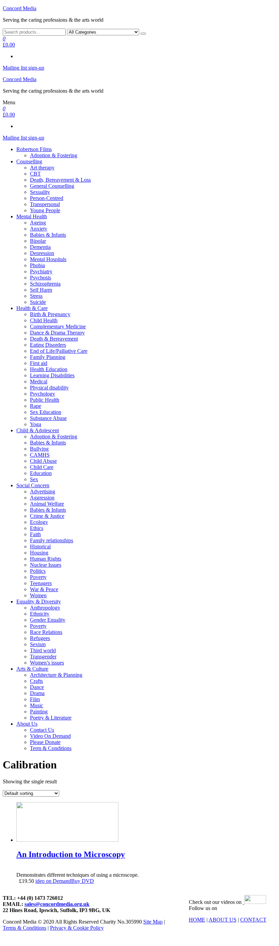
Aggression (42, 498)
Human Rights (45, 559)
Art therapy (42, 167)
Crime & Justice (47, 516)
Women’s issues (47, 663)
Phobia (37, 265)
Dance (37, 687)
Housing (39, 553)
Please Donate (45, 742)
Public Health (44, 400)
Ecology (39, 522)
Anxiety (38, 229)
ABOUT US (222, 920)
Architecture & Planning (56, 675)
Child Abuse (43, 461)
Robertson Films (34, 149)
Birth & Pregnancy (50, 314)
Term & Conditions (50, 748)
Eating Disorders (48, 345)
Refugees (40, 638)
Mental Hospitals (48, 259)
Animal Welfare (47, 504)
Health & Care (32, 308)
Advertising (42, 491)
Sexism (38, 644)
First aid (38, 363)
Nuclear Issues (45, 565)
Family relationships (51, 540)
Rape (35, 406)
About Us (26, 724)
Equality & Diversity (38, 601)
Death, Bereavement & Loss (60, 180)
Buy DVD (82, 881)
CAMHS (40, 455)
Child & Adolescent (37, 430)
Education (41, 473)
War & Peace (44, 589)
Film (35, 699)
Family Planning (47, 357)
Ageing (38, 222)
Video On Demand (50, 736)
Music (36, 705)
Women (38, 595)
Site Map (153, 922)
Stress (36, 296)
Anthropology (45, 608)
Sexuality (40, 192)
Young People (45, 210)
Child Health (44, 320)
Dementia (40, 247)
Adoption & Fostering (53, 155)
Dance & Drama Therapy (57, 332)
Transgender (43, 656)
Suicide (38, 302)
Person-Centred (46, 198)
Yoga (35, 424)
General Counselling (52, 186)
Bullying (39, 449)
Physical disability (49, 387)
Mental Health (31, 216)
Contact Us (42, 730)
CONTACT (253, 920)
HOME (197, 920)
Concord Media (19, 8)
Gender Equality (47, 620)
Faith (35, 534)
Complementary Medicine (58, 326)
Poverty (38, 577)
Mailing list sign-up (23, 68)
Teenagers (41, 583)
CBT (35, 174)
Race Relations (46, 632)
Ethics (36, 528)
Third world (43, 650)
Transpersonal (45, 204)
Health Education (48, 369)
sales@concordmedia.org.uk (56, 904)
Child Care (41, 467)
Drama (37, 693)
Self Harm (41, 290)
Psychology (42, 394)
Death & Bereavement (54, 339)
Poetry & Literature (50, 718)
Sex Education (45, 412)
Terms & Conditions (24, 928)
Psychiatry (41, 271)
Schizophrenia (45, 284)
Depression (42, 253)
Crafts (36, 681)
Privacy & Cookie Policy (77, 928)
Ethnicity (39, 614)
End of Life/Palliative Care (58, 351)
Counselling (29, 161)
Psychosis (40, 277)
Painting (39, 711)
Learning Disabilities (52, 375)
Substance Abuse (48, 418)
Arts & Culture (32, 669)
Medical (38, 381)
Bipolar (38, 241)
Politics (38, 571)
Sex (34, 479)
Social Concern (32, 485)
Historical (40, 546)
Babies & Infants (48, 235)
